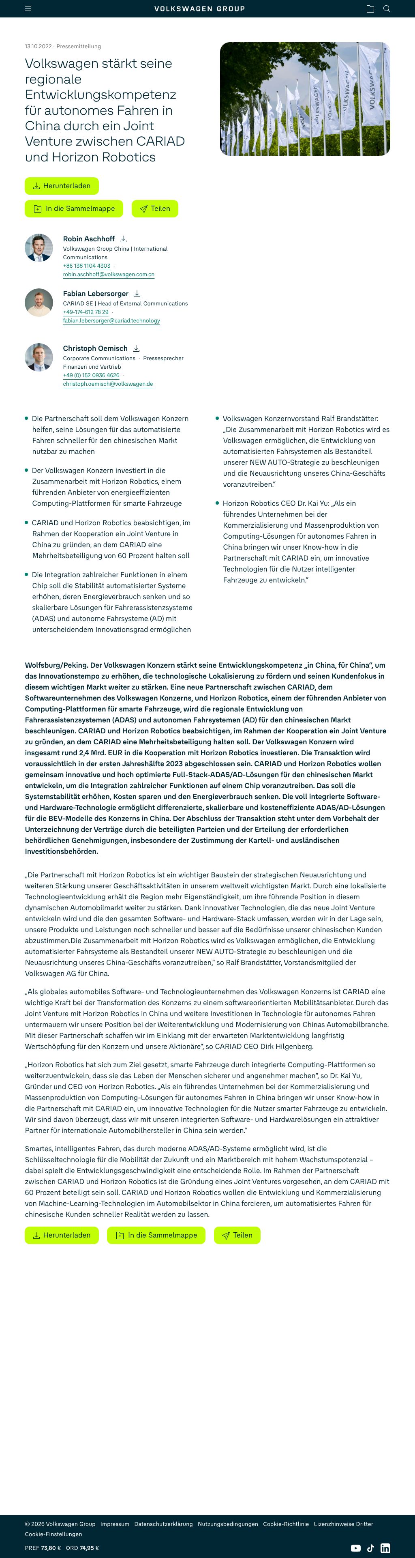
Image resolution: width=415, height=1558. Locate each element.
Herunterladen (66, 185)
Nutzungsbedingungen (228, 1524)
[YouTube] (356, 1548)
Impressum (115, 1524)
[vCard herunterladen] (123, 238)
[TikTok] (370, 1548)
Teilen (160, 208)
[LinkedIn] (385, 1548)
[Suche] (386, 8)
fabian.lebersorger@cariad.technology (111, 320)
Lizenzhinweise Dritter (343, 1524)
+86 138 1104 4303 (86, 265)
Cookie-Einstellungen (53, 1534)
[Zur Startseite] (199, 8)
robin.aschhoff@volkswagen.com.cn (108, 274)
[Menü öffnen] (31, 8)
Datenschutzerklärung (163, 1524)
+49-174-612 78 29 (85, 312)
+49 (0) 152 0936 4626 (91, 375)
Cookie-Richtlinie (286, 1524)
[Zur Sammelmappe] (370, 8)
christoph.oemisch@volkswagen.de (108, 383)
